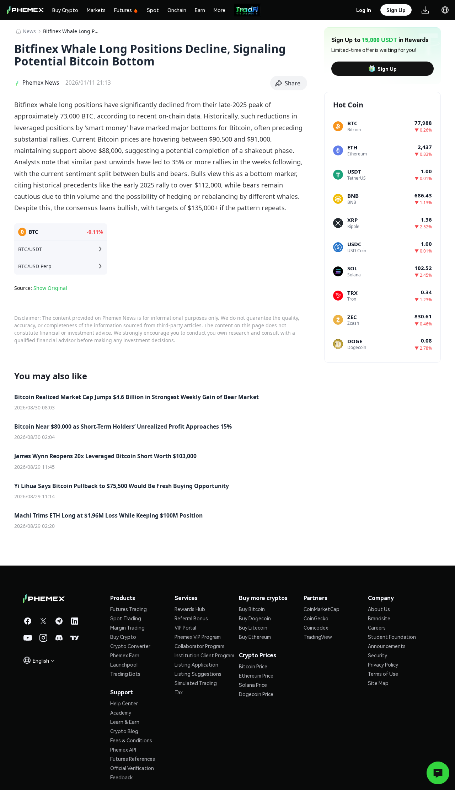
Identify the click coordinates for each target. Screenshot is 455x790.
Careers (377, 627)
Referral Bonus (191, 618)
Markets (96, 10)
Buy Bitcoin (252, 609)
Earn (200, 10)
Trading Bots (125, 673)
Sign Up (387, 68)
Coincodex (316, 627)
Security (377, 655)
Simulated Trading (196, 683)
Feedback (121, 777)
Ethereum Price (256, 675)
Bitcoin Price (253, 666)
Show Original (50, 288)
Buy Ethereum (255, 636)
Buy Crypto (65, 10)
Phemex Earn (124, 655)
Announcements (387, 646)
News (29, 31)
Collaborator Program (199, 646)
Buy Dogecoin (255, 618)
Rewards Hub (190, 609)
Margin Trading (127, 627)
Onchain (176, 10)
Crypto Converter (130, 646)
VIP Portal (185, 627)
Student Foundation (392, 636)
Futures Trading (128, 609)
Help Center (124, 703)
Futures (123, 10)
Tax (179, 692)
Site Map (378, 683)
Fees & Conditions (131, 740)
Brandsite (379, 618)
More (219, 10)
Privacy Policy (383, 664)
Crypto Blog (124, 731)
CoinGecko (316, 618)
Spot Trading (125, 618)
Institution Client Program (204, 655)
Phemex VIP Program (198, 636)
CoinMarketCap (321, 609)
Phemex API (123, 749)
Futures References (132, 758)
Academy (120, 712)
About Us (379, 609)
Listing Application (196, 664)
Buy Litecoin (253, 627)
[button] (288, 83)
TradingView (318, 636)
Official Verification (132, 768)
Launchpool (124, 664)
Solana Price (253, 685)
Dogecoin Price (256, 694)
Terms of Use (383, 673)
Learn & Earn (124, 722)
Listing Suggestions (198, 673)
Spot (153, 10)
